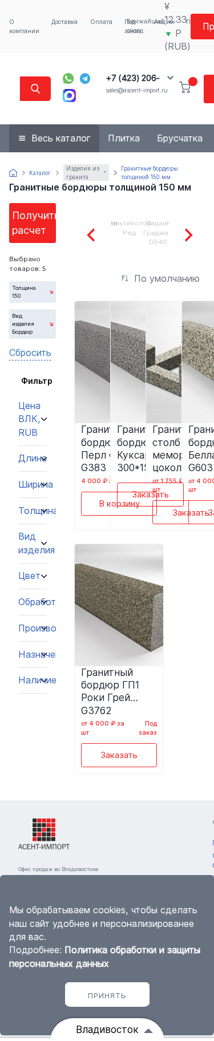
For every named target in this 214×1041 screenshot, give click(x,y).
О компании (24, 26)
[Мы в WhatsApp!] (68, 78)
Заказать (150, 494)
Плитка (124, 138)
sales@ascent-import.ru (136, 90)
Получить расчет (34, 222)
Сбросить (30, 352)
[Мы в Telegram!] (85, 78)
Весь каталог (61, 138)
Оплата (101, 22)
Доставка (64, 22)
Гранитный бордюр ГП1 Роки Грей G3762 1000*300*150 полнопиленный (119, 690)
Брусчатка (180, 138)
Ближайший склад (145, 26)
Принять (107, 995)
